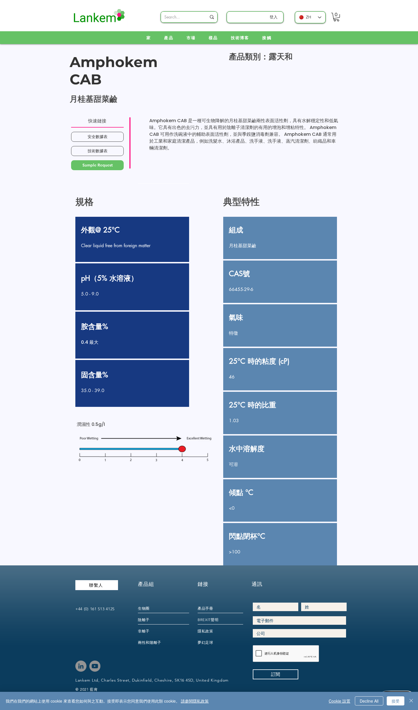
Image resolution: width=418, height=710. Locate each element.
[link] (336, 17)
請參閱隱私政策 (195, 701)
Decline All (369, 701)
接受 (396, 701)
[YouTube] (94, 666)
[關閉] (411, 700)
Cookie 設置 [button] (339, 701)
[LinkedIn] (80, 666)
